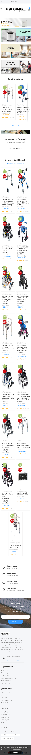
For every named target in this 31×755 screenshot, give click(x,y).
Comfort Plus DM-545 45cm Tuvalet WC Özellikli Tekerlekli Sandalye (8, 447)
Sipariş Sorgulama (6, 712)
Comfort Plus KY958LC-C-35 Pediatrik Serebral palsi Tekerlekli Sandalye (23, 348)
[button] (23, 9)
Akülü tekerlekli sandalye (10, 735)
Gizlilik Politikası (5, 683)
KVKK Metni (4, 698)
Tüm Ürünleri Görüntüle (14, 164)
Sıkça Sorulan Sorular (7, 725)
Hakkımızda (4, 670)
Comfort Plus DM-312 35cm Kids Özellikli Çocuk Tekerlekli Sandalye (8, 299)
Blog (2, 722)
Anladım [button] (15, 752)
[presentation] (29, 102)
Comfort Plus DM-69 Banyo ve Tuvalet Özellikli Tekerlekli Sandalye (24, 110)
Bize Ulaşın (4, 728)
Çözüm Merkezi (5, 692)
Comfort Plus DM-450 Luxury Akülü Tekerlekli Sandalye (8, 249)
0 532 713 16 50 (13, 660)
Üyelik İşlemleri (5, 717)
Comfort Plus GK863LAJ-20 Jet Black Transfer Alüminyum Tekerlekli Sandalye (7, 497)
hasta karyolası (8, 738)
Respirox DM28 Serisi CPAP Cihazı (23, 494)
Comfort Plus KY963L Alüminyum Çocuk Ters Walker (23, 445)
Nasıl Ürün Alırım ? (6, 703)
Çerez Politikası (5, 695)
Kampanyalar (5, 720)
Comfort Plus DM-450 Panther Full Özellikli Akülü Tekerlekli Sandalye (23, 299)
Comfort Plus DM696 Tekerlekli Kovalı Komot (7, 109)
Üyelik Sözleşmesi (6, 681)
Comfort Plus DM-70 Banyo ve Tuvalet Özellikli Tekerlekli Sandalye (23, 250)
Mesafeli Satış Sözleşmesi (8, 678)
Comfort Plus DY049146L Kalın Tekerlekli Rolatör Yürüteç (23, 202)
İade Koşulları (5, 675)
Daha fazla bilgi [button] (17, 749)
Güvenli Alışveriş (5, 673)
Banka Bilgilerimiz (6, 714)
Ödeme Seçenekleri (7, 700)
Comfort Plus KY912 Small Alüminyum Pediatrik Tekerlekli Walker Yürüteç (8, 202)
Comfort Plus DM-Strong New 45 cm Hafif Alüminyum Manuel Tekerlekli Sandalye (23, 398)
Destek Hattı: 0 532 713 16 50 (10, 2)
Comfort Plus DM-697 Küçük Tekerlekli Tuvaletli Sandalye (8, 348)
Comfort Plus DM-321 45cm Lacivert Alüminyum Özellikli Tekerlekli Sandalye (8, 398)
